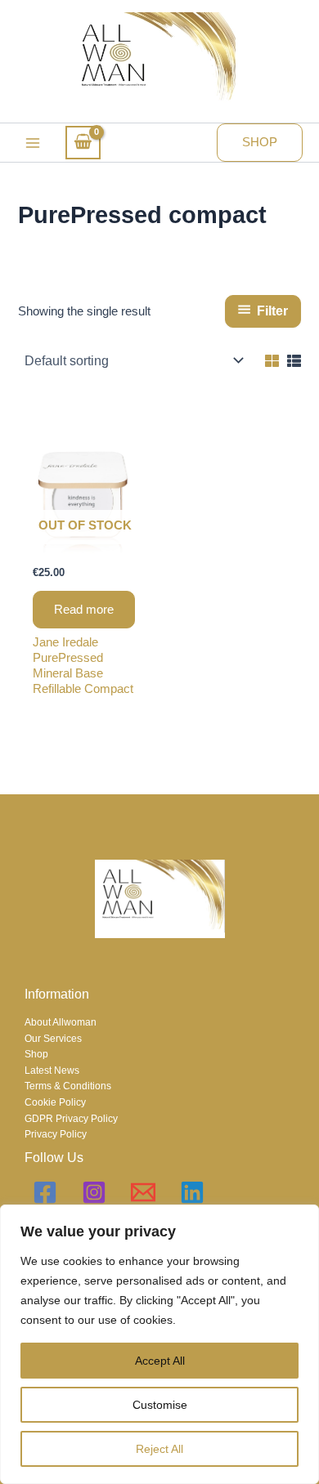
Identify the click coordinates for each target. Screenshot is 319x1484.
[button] (260, 142)
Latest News (52, 1070)
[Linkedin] (192, 1192)
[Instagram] (94, 1192)
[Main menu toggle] (32, 143)
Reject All (159, 1448)
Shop (36, 1054)
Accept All (160, 1360)
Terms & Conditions (68, 1086)
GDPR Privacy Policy (71, 1118)
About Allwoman (61, 1022)
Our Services (53, 1038)
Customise (160, 1404)
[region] (159, 1344)
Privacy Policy (56, 1134)
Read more (84, 609)
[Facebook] (45, 1192)
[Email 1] (143, 1192)
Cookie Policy (55, 1102)
